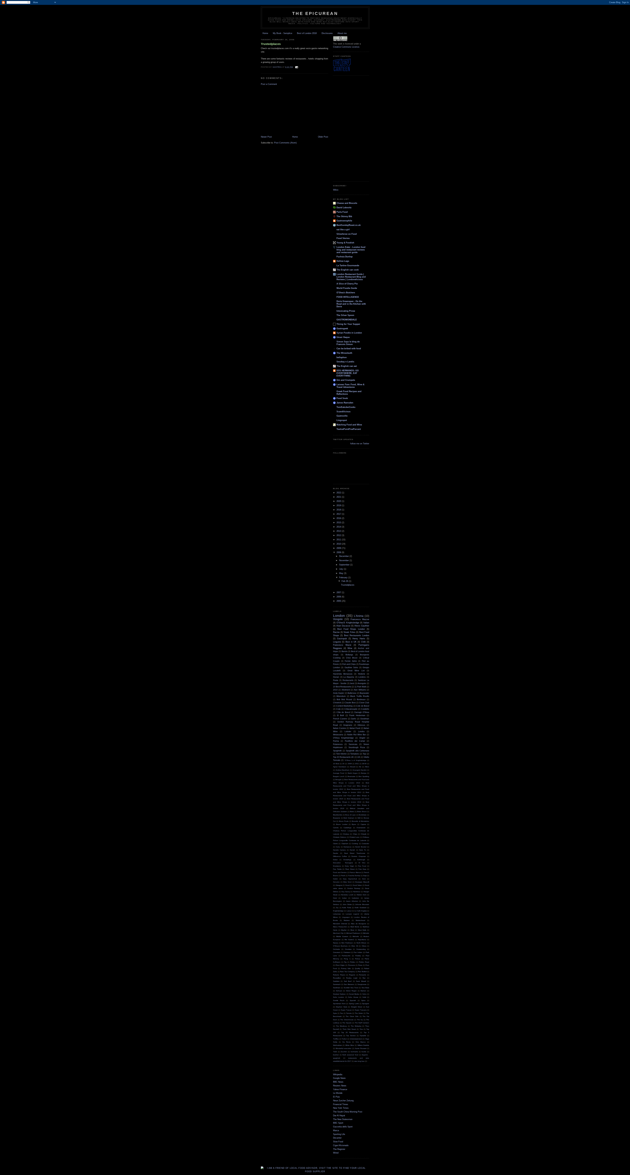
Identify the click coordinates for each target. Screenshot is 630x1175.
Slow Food (338, 1141)
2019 (339, 505)
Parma (336, 741)
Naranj (335, 943)
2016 (339, 518)
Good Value (357, 885)
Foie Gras (362, 869)
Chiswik (363, 834)
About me (342, 33)
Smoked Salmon (339, 994)
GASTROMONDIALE (346, 319)
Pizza (360, 965)
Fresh (343, 875)
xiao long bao (359, 1061)
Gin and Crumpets (345, 380)
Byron (354, 824)
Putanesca (338, 744)
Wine (349, 648)
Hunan (336, 677)
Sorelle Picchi (338, 1000)
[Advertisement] (294, 110)
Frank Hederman (357, 715)
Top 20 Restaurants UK (343, 757)
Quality (357, 968)
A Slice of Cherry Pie (347, 283)
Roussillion (337, 978)
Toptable (363, 1035)
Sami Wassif (361, 981)
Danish (352, 850)
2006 (339, 596)
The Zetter (359, 1013)
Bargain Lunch (338, 776)
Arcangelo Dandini (360, 770)
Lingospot (341, 420)
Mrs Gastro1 (349, 939)
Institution (355, 898)
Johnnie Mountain (362, 904)
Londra (361, 731)
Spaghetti (337, 751)
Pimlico (352, 962)
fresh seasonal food (350, 1055)
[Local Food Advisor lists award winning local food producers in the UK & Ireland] (315, 1171)
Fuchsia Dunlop (344, 256)
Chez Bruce (351, 658)
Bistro (352, 811)
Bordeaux (361, 699)
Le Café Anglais (361, 911)
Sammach (337, 984)
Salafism (336, 981)
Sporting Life (339, 1134)
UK (358, 757)
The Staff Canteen (362, 1023)
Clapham (344, 843)
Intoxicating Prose (345, 311)
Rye (364, 978)
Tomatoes (354, 754)
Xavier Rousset (361, 1048)
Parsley (358, 956)
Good (347, 885)
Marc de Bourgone (358, 924)
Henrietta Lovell (347, 895)
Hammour (356, 892)
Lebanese (337, 914)
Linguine (337, 642)
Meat (352, 930)
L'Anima (358, 615)
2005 (339, 601)
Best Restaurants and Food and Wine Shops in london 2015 (351, 795)
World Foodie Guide (346, 288)
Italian (366, 622)
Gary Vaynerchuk (350, 879)
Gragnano (347, 725)
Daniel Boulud (360, 847)
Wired (335, 1153)
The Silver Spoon (345, 315)
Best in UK (351, 642)
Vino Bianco (361, 1042)
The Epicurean (315, 13)
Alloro (367, 767)
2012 (339, 535)
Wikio (335, 190)
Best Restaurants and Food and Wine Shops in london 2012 (351, 786)
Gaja (365, 875)
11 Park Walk (360, 687)
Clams (335, 843)
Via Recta (346, 1042)
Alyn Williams (360, 690)
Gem (364, 879)
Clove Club (364, 702)
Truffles (336, 1039)
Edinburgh (361, 860)
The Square (347, 1023)
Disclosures (327, 33)
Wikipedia (337, 1074)
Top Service (351, 1035)
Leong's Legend (352, 914)
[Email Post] (296, 67)
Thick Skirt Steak (349, 1029)
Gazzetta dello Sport (343, 1126)
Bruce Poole (344, 821)
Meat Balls (362, 930)
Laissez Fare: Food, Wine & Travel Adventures (350, 385)
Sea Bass (365, 988)
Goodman (364, 719)
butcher (336, 1055)
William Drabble (363, 1045)
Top (364, 754)
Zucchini (344, 1052)
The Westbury (341, 1026)
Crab (338, 709)
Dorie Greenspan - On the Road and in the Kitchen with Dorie (351, 304)
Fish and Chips (349, 664)
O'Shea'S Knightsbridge (347, 622)
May (341, 573)
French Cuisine (340, 719)
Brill (359, 818)
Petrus (357, 959)
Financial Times (340, 1104)
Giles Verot (347, 882)
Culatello (365, 709)
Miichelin (356, 936)
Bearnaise (351, 776)
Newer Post (266, 137)
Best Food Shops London (351, 629)
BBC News (338, 1082)
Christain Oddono (339, 837)
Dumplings (347, 860)
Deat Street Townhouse (354, 853)
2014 (339, 527)
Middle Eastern (342, 936)
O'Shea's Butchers (345, 292)
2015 (339, 522)
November (344, 560)
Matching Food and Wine (349, 424)
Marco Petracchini (340, 927)
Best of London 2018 (307, 33)
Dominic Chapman (358, 856)
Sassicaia (353, 744)
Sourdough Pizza (356, 747)
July (341, 569)
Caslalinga (347, 828)
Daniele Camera (339, 850)
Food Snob (342, 398)
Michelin (366, 933)
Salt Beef (348, 981)
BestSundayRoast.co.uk (348, 225)
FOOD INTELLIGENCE (347, 297)
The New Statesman (342, 1119)
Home (265, 33)
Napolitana (362, 939)
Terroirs (349, 1013)
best (352, 683)
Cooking (355, 843)
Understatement (356, 1039)
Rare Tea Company (347, 971)
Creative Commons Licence (346, 47)
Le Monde (337, 1093)
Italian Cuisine (339, 728)
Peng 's (347, 959)
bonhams (354, 1052)
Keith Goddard (360, 907)
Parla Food (342, 212)
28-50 (364, 764)
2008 (339, 552)
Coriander (365, 843)
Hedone (361, 674)
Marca (336, 1130)
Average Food (338, 773)
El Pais (336, 1097)
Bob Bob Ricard (344, 699)
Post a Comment (269, 84)
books (364, 1052)
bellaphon (341, 357)
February (343, 577)
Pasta (335, 680)
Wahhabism (337, 1045)
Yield (335, 1052)
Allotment (346, 690)
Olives (364, 946)
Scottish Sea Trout (351, 988)
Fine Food (362, 866)
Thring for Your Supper (348, 324)
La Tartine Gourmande (347, 265)
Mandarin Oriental (340, 924)
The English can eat (346, 366)
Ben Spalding (364, 776)
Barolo (344, 651)
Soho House (353, 997)
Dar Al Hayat (339, 1115)
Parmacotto (346, 956)
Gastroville (341, 416)
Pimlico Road (364, 962)
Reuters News (339, 1085)
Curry (338, 847)
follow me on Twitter (359, 443)
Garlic (353, 719)
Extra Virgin (349, 866)
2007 (339, 592)
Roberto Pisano (339, 975)
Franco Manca (355, 872)
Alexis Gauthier (361, 626)
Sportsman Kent (339, 1003)
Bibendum (341, 696)
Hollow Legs (342, 261)
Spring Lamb (354, 1003)
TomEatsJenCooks (345, 407)
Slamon (363, 991)
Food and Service (340, 872)
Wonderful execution (343, 1048)
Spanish (353, 1000)
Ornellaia (348, 949)
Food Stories (343, 238)
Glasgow (339, 885)
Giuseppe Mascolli (362, 882)
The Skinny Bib (344, 216)
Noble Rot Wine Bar (356, 734)
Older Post (323, 137)
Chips (355, 834)
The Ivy (360, 1020)
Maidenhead (360, 920)
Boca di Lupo (350, 815)
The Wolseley (356, 1026)
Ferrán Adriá (351, 661)
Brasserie (336, 818)
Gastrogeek (342, 328)
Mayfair (343, 930)
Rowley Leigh (351, 978)
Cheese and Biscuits (346, 203)
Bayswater (364, 693)
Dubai (335, 860)
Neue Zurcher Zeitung (343, 1100)
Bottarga (349, 655)
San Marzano (349, 984)
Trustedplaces (271, 44)
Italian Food (355, 728)
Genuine (336, 882)
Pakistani (347, 952)
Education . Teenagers (343, 863)
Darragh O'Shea (361, 712)
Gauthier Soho (351, 667)
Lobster (348, 731)
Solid (364, 997)
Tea (341, 1013)
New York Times (341, 1108)
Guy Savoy (345, 892)
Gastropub (342, 638)
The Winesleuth (344, 353)
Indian (344, 898)
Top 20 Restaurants (349, 1032)
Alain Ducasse (343, 626)
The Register (339, 1149)
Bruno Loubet (341, 824)
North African (362, 943)
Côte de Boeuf (343, 712)
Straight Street (356, 1007)
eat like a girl (343, 229)
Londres (362, 677)
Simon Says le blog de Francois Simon (348, 342)
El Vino (362, 863)
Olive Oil (354, 946)
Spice (363, 1000)
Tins (361, 1029)
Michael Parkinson (353, 933)
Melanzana (338, 734)
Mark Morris (354, 927)
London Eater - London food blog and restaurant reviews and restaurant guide (350, 250)
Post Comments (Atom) (285, 142)
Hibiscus (361, 725)
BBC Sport (338, 1123)
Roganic (352, 975)
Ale (360, 767)
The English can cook (347, 270)
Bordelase (363, 815)
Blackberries (337, 815)
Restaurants (348, 680)
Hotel (335, 898)
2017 (339, 514)
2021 (339, 497)
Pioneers (351, 965)
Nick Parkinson (347, 943)
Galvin (335, 879)
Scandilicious (343, 411)
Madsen (347, 920)
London (339, 615)
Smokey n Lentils (345, 361)
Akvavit (352, 767)
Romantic (362, 975)
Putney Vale (346, 968)
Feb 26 (345, 581)
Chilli (363, 642)
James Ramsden (344, 402)
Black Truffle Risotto (359, 696)
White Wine (349, 1045)
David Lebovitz (344, 207)
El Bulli (340, 715)
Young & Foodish (345, 242)
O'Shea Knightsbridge (343, 738)
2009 (339, 548)
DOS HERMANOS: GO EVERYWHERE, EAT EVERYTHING (347, 373)
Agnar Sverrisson (339, 767)
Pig (345, 962)
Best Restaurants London (356, 635)
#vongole (362, 683)
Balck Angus (352, 773)
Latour (349, 911)
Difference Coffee (340, 856)
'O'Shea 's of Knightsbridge (355, 760)
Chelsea (346, 834)
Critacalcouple (350, 709)
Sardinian (336, 988)
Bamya (363, 773)
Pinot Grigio (340, 965)
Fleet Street (350, 869)
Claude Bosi (350, 702)
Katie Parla (346, 907)
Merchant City (338, 933)
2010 (339, 544)
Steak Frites (349, 632)
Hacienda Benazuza (342, 674)
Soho (364, 994)
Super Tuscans (361, 1010)
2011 (339, 539)
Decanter (337, 1138)
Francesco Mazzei (360, 619)
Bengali (338, 779)
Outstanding (361, 949)
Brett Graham (349, 818)
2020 (339, 501)
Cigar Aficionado (340, 1145)
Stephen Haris (341, 1007)
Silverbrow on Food (346, 234)
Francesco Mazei (342, 645)
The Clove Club (352, 1016)
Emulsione (337, 866)
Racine (336, 632)
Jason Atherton (352, 901)
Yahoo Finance (340, 1089)
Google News (339, 1078)
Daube (335, 853)
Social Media (354, 994)
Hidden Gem (362, 895)
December (344, 556)
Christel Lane (354, 837)
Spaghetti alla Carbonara (357, 751)
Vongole (338, 619)
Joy (337, 907)
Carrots (335, 828)
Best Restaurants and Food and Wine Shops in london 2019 (351, 805)
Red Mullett (362, 971)
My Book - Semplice (282, 33)
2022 (339, 492)
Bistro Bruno (362, 811)
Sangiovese (362, 984)
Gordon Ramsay (353, 888)
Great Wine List (356, 670)
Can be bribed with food (348, 348)
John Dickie (347, 904)
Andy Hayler (338, 693)
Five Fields (337, 869)
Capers (363, 824)
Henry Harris (358, 638)
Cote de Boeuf (362, 706)
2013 (339, 531)
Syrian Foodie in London (349, 333)
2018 (339, 509)
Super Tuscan (346, 1010)
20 (343, 764)
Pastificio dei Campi (355, 741)
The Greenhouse (347, 1020)
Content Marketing (344, 706)
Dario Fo (362, 850)
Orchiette (336, 949)
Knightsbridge (338, 911)
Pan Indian (358, 952)
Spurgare (365, 1003)
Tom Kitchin (341, 754)
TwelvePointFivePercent (348, 429)
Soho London (338, 997)
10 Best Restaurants (342, 687)
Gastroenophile (344, 220)
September (344, 564)
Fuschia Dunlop (354, 875)
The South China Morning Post (347, 1111)
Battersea (352, 693)
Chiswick (337, 702)
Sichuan (339, 991)
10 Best (336, 764)
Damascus (347, 847)
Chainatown (361, 828)
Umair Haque (343, 337)
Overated (336, 952)
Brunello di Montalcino (360, 821)
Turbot (344, 1039)
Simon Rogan (351, 991)
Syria (335, 1013)
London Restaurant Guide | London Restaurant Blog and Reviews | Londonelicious (351, 277)
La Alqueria (348, 677)
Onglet (362, 738)
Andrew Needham (342, 770)
